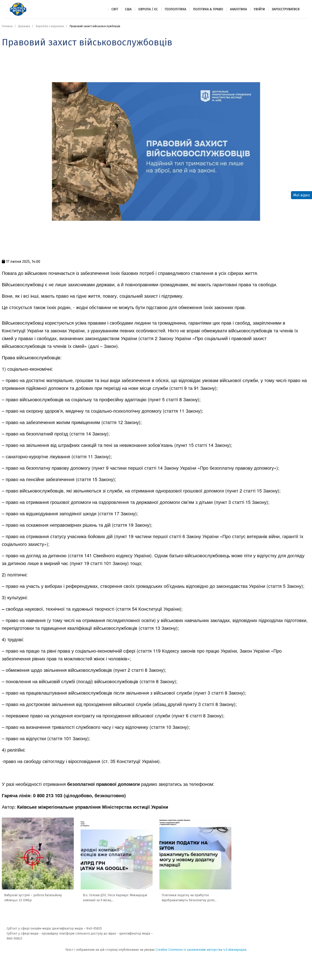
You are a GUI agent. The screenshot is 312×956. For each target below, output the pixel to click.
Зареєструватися (286, 9)
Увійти (259, 9)
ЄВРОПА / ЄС (148, 9)
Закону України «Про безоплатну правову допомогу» (220, 467)
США (128, 9)
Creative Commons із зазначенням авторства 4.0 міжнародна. (201, 950)
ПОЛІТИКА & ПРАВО (208, 9)
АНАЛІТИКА (238, 9)
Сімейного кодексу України (121, 555)
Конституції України (159, 608)
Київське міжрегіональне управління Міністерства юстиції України (92, 806)
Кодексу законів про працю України (199, 650)
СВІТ (114, 9)
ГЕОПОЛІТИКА (175, 9)
